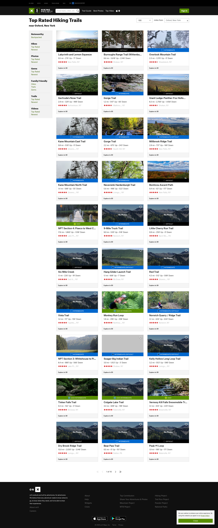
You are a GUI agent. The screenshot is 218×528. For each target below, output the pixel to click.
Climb (31, 3)
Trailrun (55, 3)
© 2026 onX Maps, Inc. (102, 525)
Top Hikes (109, 11)
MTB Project (125, 507)
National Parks (161, 507)
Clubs (87, 507)
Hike (46, 3)
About (87, 495)
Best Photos (98, 11)
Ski (64, 3)
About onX (34, 507)
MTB (39, 3)
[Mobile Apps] (118, 11)
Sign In (184, 11)
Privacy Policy (205, 516)
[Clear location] (187, 20)
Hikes (33, 84)
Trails (33, 87)
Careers (33, 511)
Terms (114, 525)
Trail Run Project (162, 499)
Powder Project (161, 503)
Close (195, 521)
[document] (195, 517)
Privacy (120, 525)
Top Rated (35, 47)
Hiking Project (161, 495)
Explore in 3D (62, 68)
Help (87, 499)
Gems (33, 90)
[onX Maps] (35, 491)
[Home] (42, 10)
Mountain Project (127, 503)
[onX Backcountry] (77, 3)
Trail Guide (86, 11)
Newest (34, 49)
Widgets (88, 503)
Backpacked (36, 37)
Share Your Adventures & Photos (133, 499)
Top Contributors (127, 495)
